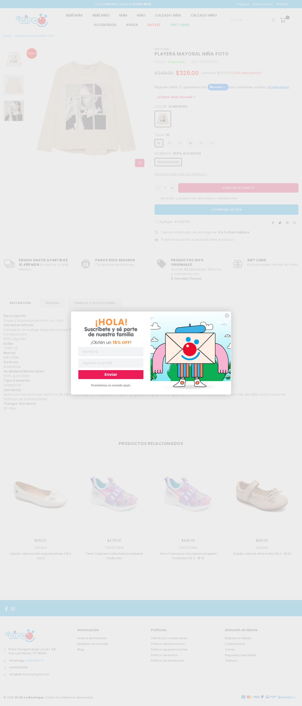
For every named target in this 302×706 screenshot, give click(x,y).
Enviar (111, 374)
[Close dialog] (227, 315)
